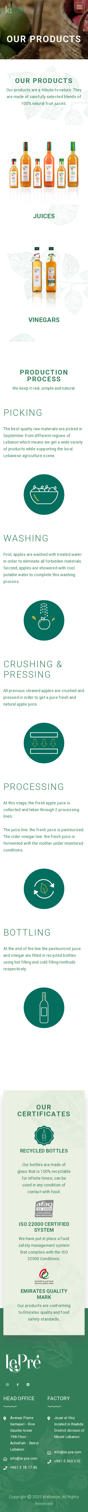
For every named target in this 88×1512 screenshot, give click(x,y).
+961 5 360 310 (67, 1461)
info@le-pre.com (23, 1458)
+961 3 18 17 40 (23, 1467)
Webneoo (51, 1497)
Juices (44, 216)
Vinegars (44, 320)
